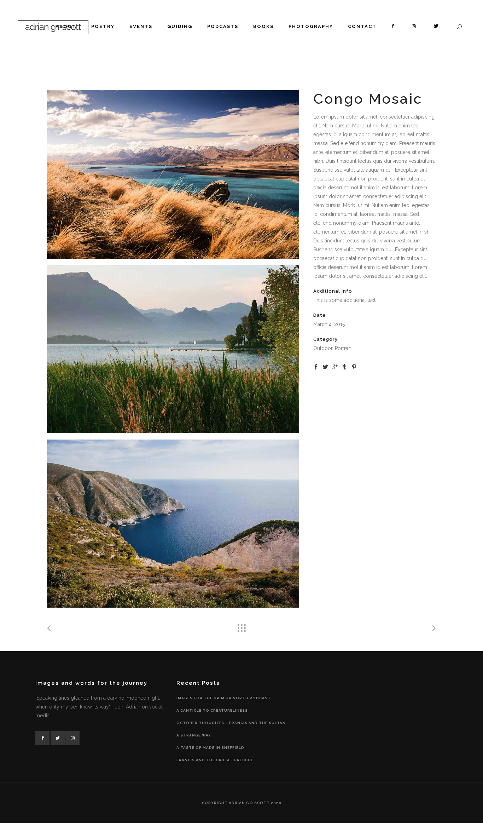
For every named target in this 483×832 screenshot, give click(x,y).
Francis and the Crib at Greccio (214, 760)
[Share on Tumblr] (344, 366)
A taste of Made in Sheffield (210, 748)
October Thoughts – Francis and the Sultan (231, 723)
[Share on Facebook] (316, 366)
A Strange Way (193, 735)
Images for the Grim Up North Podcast (223, 698)
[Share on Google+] (335, 366)
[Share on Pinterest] (354, 366)
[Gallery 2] (173, 349)
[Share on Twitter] (325, 366)
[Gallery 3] (173, 524)
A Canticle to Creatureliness (212, 710)
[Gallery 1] (173, 174)
